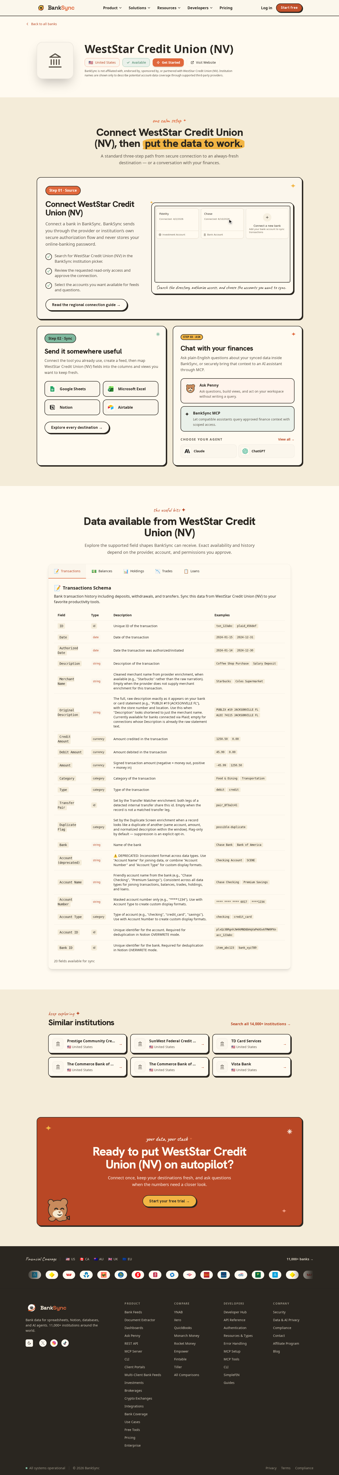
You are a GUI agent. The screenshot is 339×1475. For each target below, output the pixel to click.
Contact (279, 1335)
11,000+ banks (300, 1259)
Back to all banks (44, 24)
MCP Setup (232, 1351)
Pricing (226, 7)
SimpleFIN (232, 1375)
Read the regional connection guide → (86, 304)
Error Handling (235, 1343)
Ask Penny (132, 1335)
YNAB (178, 1312)
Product (110, 7)
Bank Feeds (133, 1312)
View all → (286, 439)
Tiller (178, 1367)
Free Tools (132, 1429)
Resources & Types (238, 1335)
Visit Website (206, 62)
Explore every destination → (77, 427)
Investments (134, 1382)
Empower (181, 1351)
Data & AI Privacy (286, 1320)
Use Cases (132, 1422)
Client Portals (135, 1367)
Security (279, 1312)
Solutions (137, 7)
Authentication (235, 1328)
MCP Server (133, 1351)
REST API (131, 1343)
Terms (286, 1468)
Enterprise (133, 1445)
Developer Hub (235, 1312)
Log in (266, 7)
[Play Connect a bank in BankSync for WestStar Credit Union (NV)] (222, 244)
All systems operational (47, 1468)
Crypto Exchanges (138, 1398)
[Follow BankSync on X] (43, 1343)
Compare (182, 1303)
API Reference (234, 1320)
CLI (127, 1359)
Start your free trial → (169, 1201)
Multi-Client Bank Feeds (143, 1375)
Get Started (171, 62)
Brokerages (133, 1390)
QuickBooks (183, 1328)
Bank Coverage (136, 1414)
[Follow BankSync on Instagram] (54, 1343)
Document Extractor (140, 1320)
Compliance (282, 1328)
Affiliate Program (286, 1343)
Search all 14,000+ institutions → (261, 1023)
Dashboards (134, 1328)
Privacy (271, 1468)
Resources (166, 7)
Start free (289, 7)
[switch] (29, 1343)
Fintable (180, 1359)
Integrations (134, 1406)
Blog (276, 1351)
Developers (197, 7)
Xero (177, 1320)
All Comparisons (186, 1375)
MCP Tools (231, 1359)
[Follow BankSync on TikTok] (65, 1343)
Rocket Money (185, 1343)
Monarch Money (186, 1335)
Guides (229, 1382)
